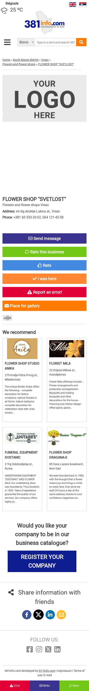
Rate (75, 685)
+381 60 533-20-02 (27, 217)
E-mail (48, 675)
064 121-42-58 (53, 217)
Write (46, 685)
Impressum (64, 670)
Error (16, 685)
